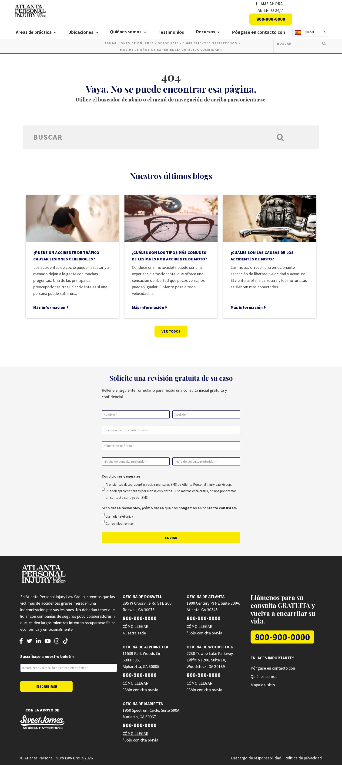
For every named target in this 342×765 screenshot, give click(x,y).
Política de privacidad (303, 758)
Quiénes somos (125, 31)
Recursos (205, 31)
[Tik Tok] (65, 641)
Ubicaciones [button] (80, 32)
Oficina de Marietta (143, 703)
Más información (49, 307)
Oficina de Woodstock (210, 647)
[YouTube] (48, 641)
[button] (56, 33)
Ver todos (171, 331)
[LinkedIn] (38, 641)
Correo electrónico (119, 523)
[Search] (324, 43)
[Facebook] (21, 641)
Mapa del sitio (263, 684)
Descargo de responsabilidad (256, 758)
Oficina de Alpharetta (145, 647)
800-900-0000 (270, 19)
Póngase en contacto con (258, 32)
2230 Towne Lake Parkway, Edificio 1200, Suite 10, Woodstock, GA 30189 (210, 660)
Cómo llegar (135, 626)
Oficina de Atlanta (206, 596)
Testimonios (171, 32)
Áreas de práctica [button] (34, 32)
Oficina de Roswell (142, 596)
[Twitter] (29, 641)
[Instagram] (57, 641)
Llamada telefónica (119, 516)
